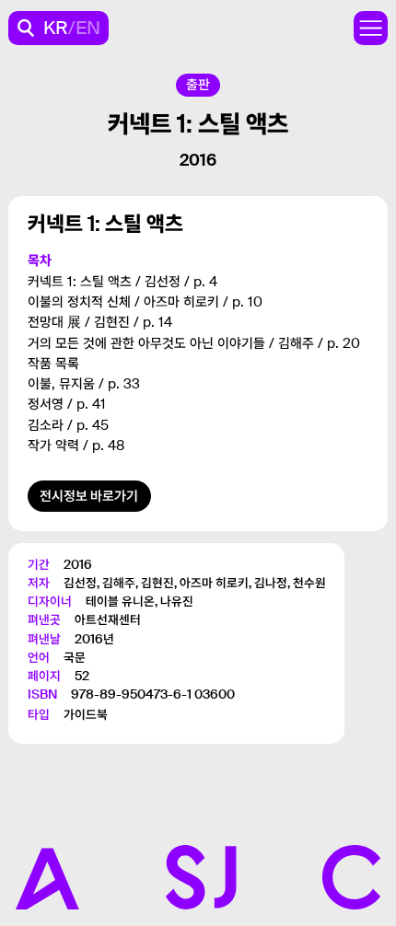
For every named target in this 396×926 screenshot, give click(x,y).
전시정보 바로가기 (89, 496)
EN (88, 28)
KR (55, 28)
